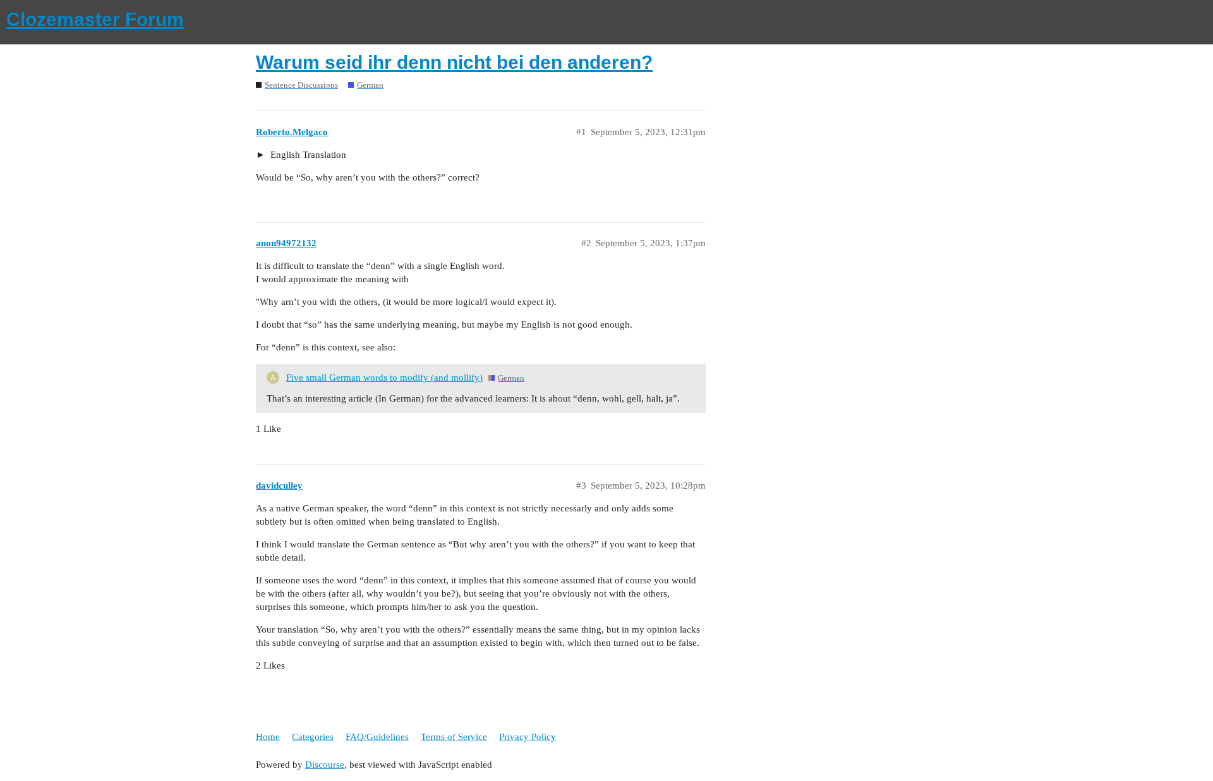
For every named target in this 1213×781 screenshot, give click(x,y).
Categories (313, 737)
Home (268, 737)
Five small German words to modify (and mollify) (384, 378)
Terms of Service (454, 737)
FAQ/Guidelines (377, 737)
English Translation (307, 155)
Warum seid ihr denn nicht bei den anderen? (454, 62)
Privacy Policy (527, 737)
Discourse (324, 765)
